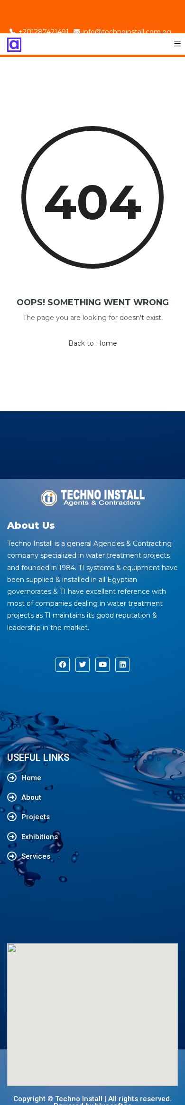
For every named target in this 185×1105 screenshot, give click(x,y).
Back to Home (92, 343)
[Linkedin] (122, 665)
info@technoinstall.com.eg (127, 32)
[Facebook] (63, 665)
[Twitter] (82, 665)
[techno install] (14, 44)
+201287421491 (43, 32)
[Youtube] (102, 665)
